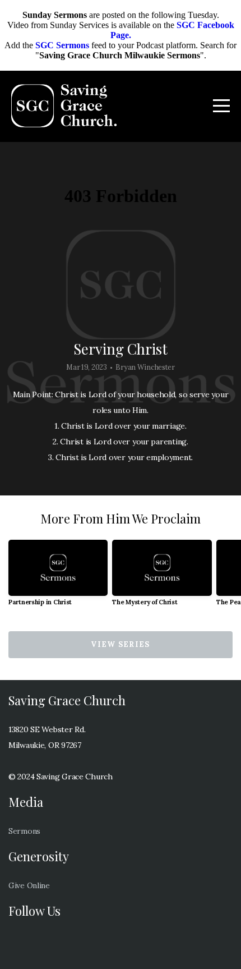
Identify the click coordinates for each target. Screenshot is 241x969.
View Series (120, 644)
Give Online (29, 885)
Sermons (24, 831)
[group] (58, 577)
